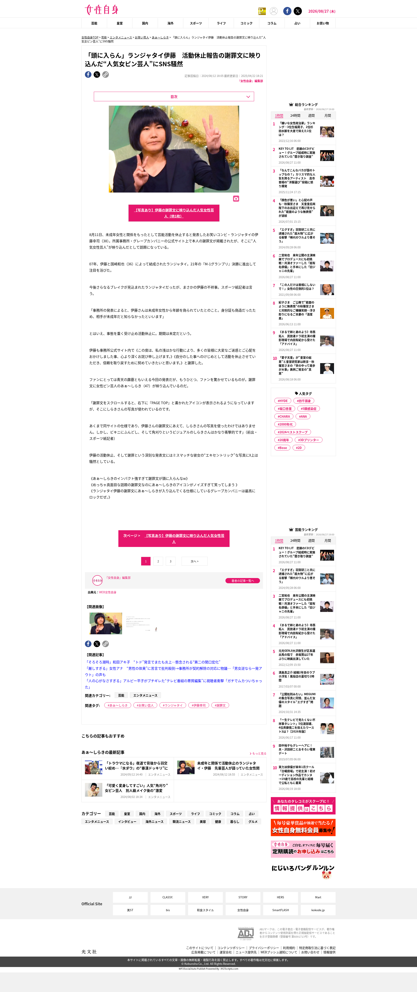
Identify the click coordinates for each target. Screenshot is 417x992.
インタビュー (127, 821)
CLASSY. (167, 897)
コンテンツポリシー (231, 948)
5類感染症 (309, 408)
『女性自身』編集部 (250, 81)
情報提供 (329, 952)
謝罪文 (221, 705)
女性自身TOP (89, 37)
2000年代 (286, 424)
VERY (205, 897)
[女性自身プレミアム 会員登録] (262, 11)
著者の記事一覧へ (243, 580)
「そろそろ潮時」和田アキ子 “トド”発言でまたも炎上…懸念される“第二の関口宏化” (152, 662)
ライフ (221, 23)
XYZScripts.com (229, 968)
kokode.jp (318, 910)
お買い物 (323, 23)
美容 (203, 821)
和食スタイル (205, 910)
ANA (304, 416)
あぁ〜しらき (160, 37)
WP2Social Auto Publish (192, 968)
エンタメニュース (121, 37)
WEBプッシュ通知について (279, 952)
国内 (145, 23)
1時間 (279, 115)
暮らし (234, 821)
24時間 (295, 115)
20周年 (284, 440)
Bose (283, 447)
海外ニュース (155, 821)
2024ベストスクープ (294, 432)
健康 (218, 821)
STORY (242, 897)
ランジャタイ (174, 705)
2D (300, 447)
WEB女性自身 (107, 592)
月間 (327, 115)
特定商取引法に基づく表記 (317, 948)
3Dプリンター (309, 440)
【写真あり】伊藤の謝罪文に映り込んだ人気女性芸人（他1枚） (174, 213)
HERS (280, 897)
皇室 (120, 23)
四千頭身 (305, 401)
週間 (311, 115)
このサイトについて (199, 948)
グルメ (253, 821)
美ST (130, 910)
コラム (271, 23)
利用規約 (289, 948)
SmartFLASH (280, 910)
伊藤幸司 (200, 705)
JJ (130, 897)
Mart (318, 897)
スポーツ (196, 23)
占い (297, 23)
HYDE (284, 401)
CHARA (285, 416)
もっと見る (259, 753)
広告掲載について (203, 952)
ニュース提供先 (246, 952)
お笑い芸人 (142, 37)
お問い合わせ (310, 952)
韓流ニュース (182, 821)
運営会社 (226, 952)
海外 (170, 23)
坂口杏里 (286, 408)
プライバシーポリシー (264, 948)
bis (168, 910)
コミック (246, 23)
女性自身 (243, 910)
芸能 (94, 23)
